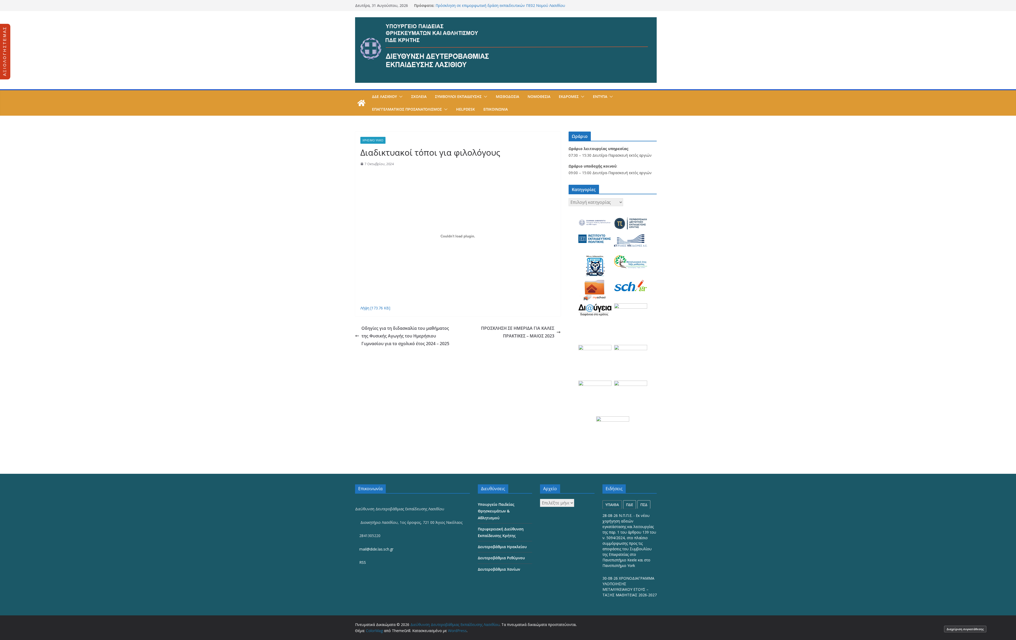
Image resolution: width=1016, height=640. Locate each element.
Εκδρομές (569, 96)
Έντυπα (600, 96)
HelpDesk (465, 109)
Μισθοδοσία (507, 96)
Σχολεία (419, 96)
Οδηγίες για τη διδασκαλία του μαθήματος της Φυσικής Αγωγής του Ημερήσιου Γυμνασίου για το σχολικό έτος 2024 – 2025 (405, 335)
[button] (400, 96)
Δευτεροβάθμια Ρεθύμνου (501, 557)
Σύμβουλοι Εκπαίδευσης (458, 96)
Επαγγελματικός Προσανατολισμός (407, 109)
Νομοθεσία (539, 96)
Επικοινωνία (495, 109)
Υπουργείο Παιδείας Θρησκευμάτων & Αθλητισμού (496, 511)
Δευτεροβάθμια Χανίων (499, 569)
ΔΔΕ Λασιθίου (384, 96)
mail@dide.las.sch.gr (375, 549)
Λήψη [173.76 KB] (375, 307)
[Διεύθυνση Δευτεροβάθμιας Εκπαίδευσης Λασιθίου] (361, 103)
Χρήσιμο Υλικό (372, 140)
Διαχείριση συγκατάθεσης (965, 629)
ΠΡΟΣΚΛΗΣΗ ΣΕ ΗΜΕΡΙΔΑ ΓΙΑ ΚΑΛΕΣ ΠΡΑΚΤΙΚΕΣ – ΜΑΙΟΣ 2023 (517, 332)
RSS (362, 562)
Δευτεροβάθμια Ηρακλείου (502, 546)
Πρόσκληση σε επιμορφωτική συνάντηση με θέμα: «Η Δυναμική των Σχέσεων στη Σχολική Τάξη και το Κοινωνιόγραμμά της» (494, 8)
